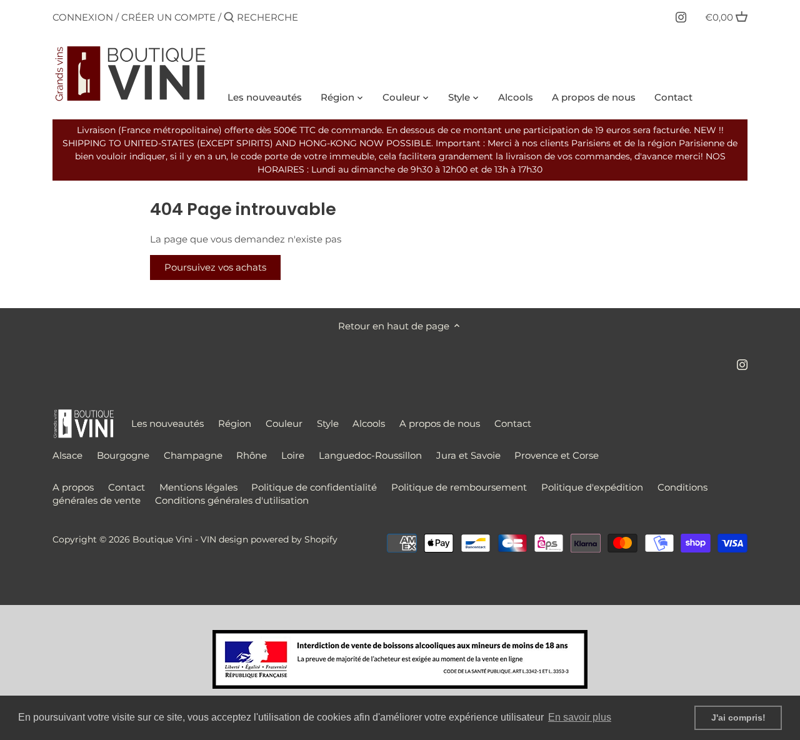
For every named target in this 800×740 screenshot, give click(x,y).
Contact (512, 423)
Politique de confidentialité (314, 487)
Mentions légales (198, 487)
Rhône (251, 455)
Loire (292, 455)
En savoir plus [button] (579, 717)
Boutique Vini (162, 539)
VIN (208, 539)
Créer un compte (168, 17)
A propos (73, 487)
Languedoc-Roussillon (370, 455)
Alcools (368, 423)
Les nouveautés (167, 423)
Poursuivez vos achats (215, 267)
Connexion (82, 17)
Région (234, 423)
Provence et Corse (556, 455)
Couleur (284, 423)
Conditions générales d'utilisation (232, 500)
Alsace (67, 455)
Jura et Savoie (468, 455)
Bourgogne (123, 455)
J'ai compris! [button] (738, 717)
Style (328, 423)
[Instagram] (681, 17)
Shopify (321, 539)
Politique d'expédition (592, 487)
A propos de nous (439, 423)
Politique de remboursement (459, 487)
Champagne (193, 455)
